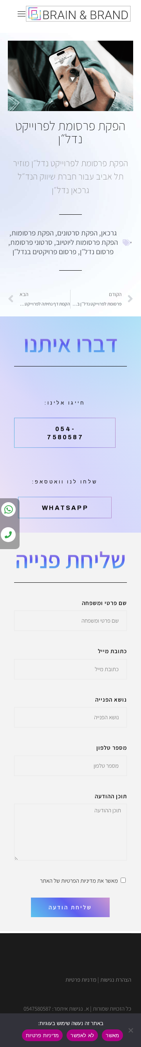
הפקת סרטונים (77, 232)
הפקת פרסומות (32, 232)
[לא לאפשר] (131, 1030)
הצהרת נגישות (115, 979)
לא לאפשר (82, 1035)
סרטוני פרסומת (31, 242)
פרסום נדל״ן (97, 251)
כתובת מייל (112, 651)
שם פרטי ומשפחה (104, 603)
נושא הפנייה (111, 699)
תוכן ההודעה (111, 796)
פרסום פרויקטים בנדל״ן (44, 251)
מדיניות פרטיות (42, 1035)
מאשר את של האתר (79, 880)
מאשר (112, 1035)
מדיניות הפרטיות (78, 880)
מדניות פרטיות (80, 979)
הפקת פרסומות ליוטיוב (87, 242)
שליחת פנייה (70, 559)
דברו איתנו (70, 343)
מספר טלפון (111, 747)
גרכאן (109, 232)
